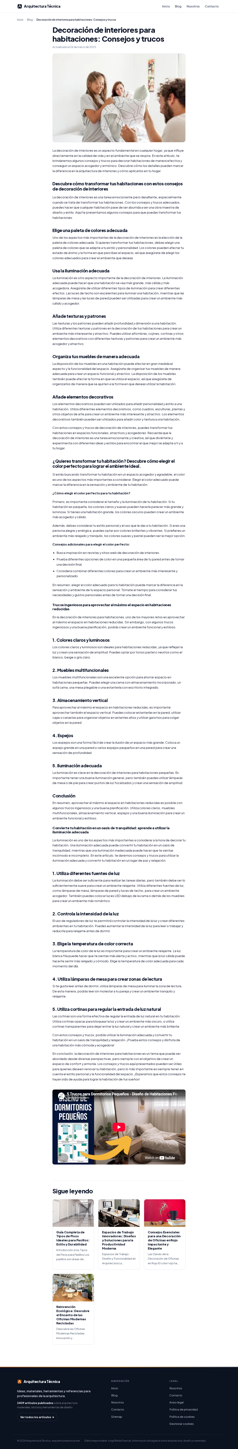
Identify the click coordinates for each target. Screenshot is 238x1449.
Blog (178, 6)
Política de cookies (182, 1416)
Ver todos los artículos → (37, 1417)
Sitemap (116, 1416)
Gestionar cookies (181, 1423)
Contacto (212, 6)
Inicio (166, 6)
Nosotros (193, 6)
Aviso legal (176, 1402)
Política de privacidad (183, 1409)
